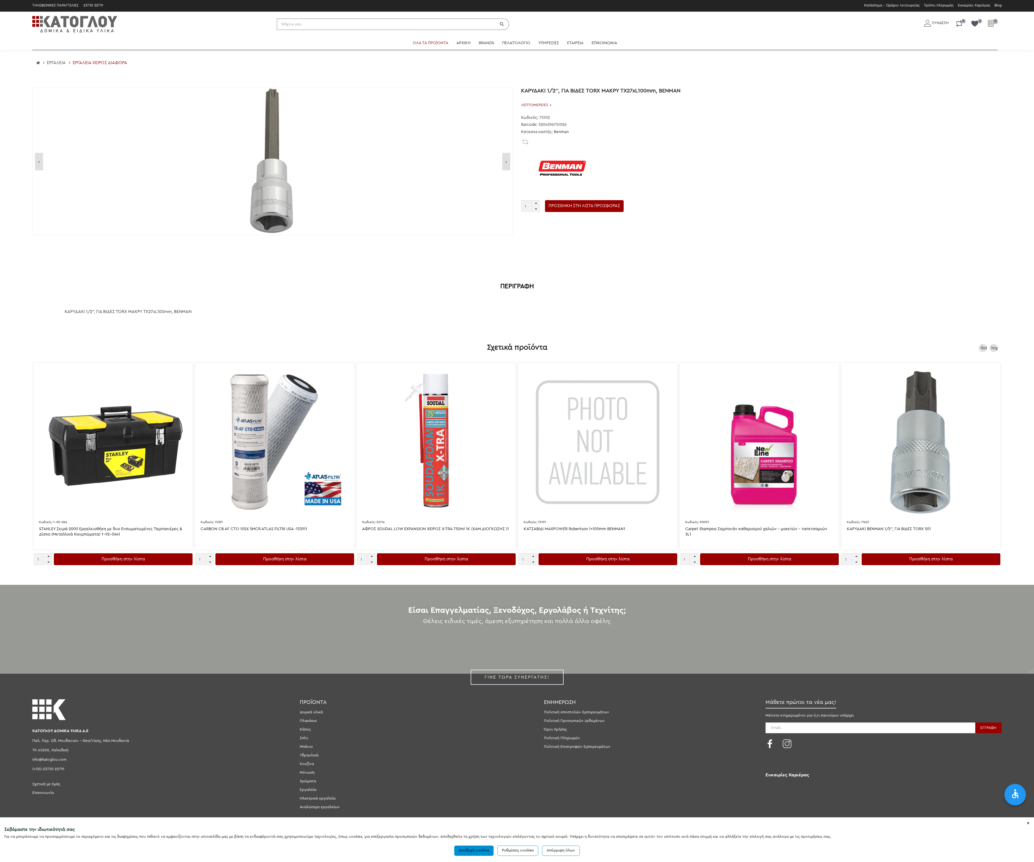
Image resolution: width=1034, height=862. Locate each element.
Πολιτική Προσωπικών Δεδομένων (574, 721)
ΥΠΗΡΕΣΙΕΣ (548, 43)
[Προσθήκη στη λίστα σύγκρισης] (525, 141)
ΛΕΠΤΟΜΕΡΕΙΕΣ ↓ (536, 105)
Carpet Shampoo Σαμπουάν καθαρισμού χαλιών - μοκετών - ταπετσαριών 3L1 (756, 531)
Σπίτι (304, 738)
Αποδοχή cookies (474, 850)
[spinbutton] (530, 206)
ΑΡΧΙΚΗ (463, 43)
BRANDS (486, 43)
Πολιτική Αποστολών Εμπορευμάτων (576, 712)
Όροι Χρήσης (555, 729)
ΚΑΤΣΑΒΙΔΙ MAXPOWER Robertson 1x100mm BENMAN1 (574, 529)
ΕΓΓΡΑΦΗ (988, 728)
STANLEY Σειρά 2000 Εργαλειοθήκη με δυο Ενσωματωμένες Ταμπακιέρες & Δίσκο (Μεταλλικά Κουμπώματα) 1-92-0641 (110, 531)
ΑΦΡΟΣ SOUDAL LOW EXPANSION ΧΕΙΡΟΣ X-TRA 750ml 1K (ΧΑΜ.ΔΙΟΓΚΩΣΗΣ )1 (435, 529)
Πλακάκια (308, 721)
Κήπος (305, 729)
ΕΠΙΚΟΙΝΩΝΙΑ (604, 43)
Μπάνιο (306, 747)
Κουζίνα (307, 764)
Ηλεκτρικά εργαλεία (318, 798)
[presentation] (39, 161)
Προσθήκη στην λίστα (123, 559)
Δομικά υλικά (311, 712)
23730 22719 (93, 5)
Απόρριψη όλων (561, 850)
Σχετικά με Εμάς (46, 784)
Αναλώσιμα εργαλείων (320, 807)
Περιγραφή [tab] (517, 286)
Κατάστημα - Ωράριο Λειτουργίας (892, 5)
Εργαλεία (308, 790)
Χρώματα (308, 781)
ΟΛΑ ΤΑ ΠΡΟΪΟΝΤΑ (430, 43)
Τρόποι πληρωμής (939, 5)
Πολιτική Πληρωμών (562, 738)
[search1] (502, 24)
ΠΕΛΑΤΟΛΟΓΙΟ (516, 43)
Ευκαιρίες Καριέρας (974, 5)
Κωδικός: (53, 522)
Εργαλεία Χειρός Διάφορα (100, 63)
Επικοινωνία (43, 793)
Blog (998, 5)
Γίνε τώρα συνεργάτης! (517, 677)
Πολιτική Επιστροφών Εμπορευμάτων (577, 747)
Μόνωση (307, 772)
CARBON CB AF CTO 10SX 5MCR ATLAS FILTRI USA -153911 (254, 529)
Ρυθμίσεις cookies (518, 850)
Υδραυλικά (309, 755)
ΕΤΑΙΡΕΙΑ (575, 43)
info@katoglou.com (49, 760)
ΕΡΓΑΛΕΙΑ (56, 63)
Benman (561, 132)
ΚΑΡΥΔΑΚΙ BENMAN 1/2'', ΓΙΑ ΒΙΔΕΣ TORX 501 (889, 529)
